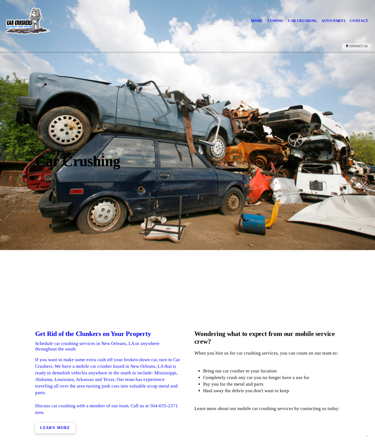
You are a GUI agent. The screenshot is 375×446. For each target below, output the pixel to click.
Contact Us (358, 46)
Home (257, 21)
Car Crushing (302, 21)
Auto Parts (333, 21)
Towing (275, 21)
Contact (359, 21)
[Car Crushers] (27, 20)
